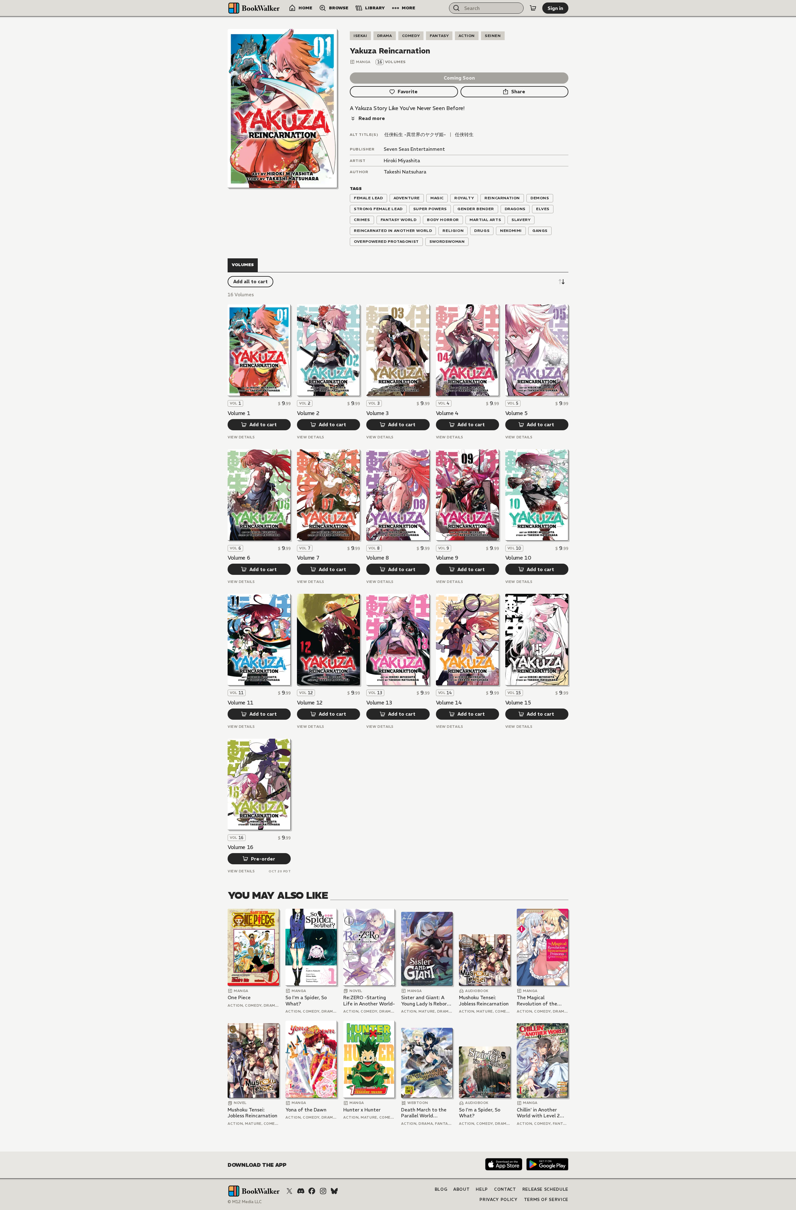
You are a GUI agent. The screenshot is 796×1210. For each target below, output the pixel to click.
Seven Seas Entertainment (414, 149)
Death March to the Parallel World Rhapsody (424, 1113)
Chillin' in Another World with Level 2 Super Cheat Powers (540, 1113)
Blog (441, 1189)
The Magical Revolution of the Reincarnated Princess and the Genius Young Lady (542, 1001)
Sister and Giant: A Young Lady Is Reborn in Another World (425, 1001)
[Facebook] (312, 1191)
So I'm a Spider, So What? (306, 1001)
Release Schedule (545, 1189)
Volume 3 (377, 413)
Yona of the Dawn (305, 1110)
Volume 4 (447, 413)
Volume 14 (449, 702)
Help (482, 1189)
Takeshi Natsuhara (405, 172)
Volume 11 (240, 702)
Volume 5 (516, 413)
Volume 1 (239, 413)
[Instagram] (323, 1191)
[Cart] (533, 8)
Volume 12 (310, 702)
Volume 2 (308, 413)
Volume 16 (240, 847)
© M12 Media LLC (245, 1202)
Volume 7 (308, 557)
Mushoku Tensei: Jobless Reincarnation (484, 1001)
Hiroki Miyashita (402, 161)
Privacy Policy (498, 1200)
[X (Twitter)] (289, 1191)
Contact (505, 1189)
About (461, 1189)
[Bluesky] (334, 1191)
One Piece (239, 997)
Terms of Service (546, 1200)
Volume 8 (377, 557)
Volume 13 (379, 702)
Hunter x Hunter (362, 1110)
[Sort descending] (561, 282)
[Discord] (300, 1191)
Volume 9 (447, 557)
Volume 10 (518, 557)
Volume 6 (239, 557)
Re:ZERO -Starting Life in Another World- (369, 1001)
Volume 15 (518, 702)
